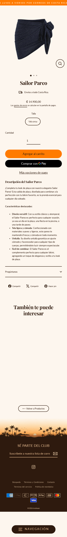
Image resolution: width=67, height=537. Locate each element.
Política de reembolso (44, 487)
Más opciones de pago (33, 172)
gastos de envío (20, 105)
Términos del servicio (23, 487)
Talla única (33, 121)
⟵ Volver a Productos (34, 408)
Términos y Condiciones (34, 482)
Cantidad (9, 132)
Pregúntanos (11, 271)
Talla (33, 113)
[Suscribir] (55, 453)
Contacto (51, 482)
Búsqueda (16, 482)
